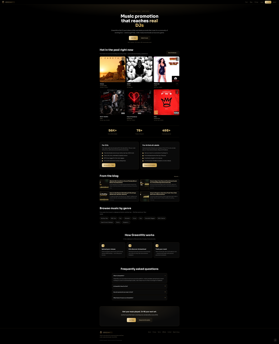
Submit (274, 2)
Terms (159, 332)
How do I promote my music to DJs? (123, 292)
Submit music (144, 38)
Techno (118, 222)
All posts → (176, 176)
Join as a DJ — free (109, 165)
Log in (261, 2)
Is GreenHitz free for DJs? (120, 286)
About (149, 332)
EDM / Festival (161, 218)
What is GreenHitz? (118, 275)
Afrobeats (127, 218)
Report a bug (176, 332)
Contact (169, 332)
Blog (251, 2)
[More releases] (177, 83)
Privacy (154, 332)
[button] (123, 80)
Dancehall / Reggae (150, 218)
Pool (246, 2)
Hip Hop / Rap (104, 218)
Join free (268, 2)
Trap (141, 218)
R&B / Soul (113, 218)
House (134, 218)
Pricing (256, 2)
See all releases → (173, 52)
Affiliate (164, 332)
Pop (120, 218)
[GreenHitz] (8, 2)
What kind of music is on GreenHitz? (123, 297)
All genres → (126, 222)
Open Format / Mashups (107, 222)
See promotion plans (149, 165)
